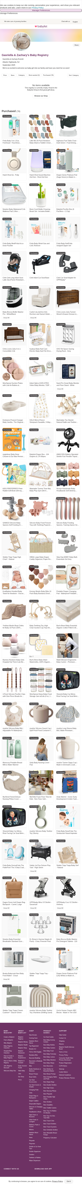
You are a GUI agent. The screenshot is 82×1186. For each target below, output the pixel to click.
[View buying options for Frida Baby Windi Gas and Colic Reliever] (41, 229)
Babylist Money (23, 1042)
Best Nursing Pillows (49, 1091)
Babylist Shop (22, 1048)
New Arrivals (33, 1035)
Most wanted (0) (34, 75)
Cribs (30, 1093)
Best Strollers (47, 1102)
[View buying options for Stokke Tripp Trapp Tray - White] (41, 959)
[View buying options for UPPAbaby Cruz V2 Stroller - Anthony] (68, 888)
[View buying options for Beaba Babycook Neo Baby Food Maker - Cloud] (14, 959)
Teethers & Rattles (35, 1157)
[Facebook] (15, 1173)
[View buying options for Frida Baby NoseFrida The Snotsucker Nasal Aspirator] (68, 817)
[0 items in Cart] (78, 26)
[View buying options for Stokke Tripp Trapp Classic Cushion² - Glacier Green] (14, 996)
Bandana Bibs (33, 1055)
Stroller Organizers (35, 1151)
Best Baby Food (48, 1051)
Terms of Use (63, 1052)
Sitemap (61, 1069)
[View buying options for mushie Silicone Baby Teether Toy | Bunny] (41, 817)
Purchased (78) (48, 75)
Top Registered (33, 1046)
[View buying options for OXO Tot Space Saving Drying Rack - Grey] (68, 334)
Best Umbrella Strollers (50, 1130)
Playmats (32, 1143)
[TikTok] (5, 1173)
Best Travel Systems (50, 1127)
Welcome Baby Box (10, 1070)
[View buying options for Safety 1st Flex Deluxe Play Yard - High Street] (41, 851)
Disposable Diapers (35, 1104)
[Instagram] (10, 1173)
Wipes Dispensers (34, 1160)
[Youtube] (29, 1173)
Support (63, 1031)
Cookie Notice (63, 1072)
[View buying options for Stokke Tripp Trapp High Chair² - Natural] (14, 543)
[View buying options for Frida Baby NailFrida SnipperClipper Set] (68, 229)
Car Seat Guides (48, 1037)
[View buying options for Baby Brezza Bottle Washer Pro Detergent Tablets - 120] (68, 925)
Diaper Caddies (34, 1101)
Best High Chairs (48, 1088)
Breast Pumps (33, 1074)
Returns (61, 1044)
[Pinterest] (19, 1173)
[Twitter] (24, 1173)
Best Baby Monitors (49, 1060)
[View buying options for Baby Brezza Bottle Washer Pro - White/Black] (14, 297)
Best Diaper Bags (48, 1082)
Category (21, 75)
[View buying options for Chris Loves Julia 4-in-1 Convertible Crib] (14, 334)
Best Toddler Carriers (49, 1108)
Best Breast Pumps (49, 1074)
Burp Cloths (32, 1077)
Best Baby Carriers (49, 1048)
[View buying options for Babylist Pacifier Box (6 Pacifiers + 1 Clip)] (68, 195)
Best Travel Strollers (49, 1124)
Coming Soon (33, 1038)
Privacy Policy (38, 8)
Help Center (62, 1035)
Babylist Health (23, 1045)
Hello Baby (21, 1070)
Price (5, 75)
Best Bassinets (48, 1066)
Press (20, 1080)
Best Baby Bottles (49, 1045)
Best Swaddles (48, 1105)
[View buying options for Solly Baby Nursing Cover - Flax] (41, 748)
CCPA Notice (63, 1066)
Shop (31, 1031)
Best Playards (47, 1094)
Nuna (30, 1137)
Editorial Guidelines (65, 1075)
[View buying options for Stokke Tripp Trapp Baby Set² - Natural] (68, 851)
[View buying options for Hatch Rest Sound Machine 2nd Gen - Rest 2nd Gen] (41, 160)
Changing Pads (34, 1090)
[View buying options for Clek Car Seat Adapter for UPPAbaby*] (68, 263)
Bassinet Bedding (34, 1058)
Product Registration (65, 1063)
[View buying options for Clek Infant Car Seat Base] (41, 263)
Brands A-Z (32, 1049)
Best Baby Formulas (49, 1054)
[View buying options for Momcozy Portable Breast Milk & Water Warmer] (14, 748)
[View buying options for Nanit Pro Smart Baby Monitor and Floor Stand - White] (68, 369)
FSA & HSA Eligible (35, 1052)
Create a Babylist (9, 1037)
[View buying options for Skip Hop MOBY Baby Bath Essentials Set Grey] (68, 543)
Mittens (31, 1129)
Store (12, 75)
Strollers (31, 1154)
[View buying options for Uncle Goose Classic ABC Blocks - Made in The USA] (68, 996)
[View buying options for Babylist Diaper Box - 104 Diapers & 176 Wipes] (41, 440)
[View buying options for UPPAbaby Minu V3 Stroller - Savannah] (41, 888)
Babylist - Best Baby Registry (41, 26)
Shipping (61, 1041)
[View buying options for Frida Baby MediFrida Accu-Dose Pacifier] (14, 229)
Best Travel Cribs (48, 1121)
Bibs (30, 1066)
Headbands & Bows (35, 1112)
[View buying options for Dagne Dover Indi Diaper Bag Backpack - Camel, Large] (14, 888)
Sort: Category (74, 75)
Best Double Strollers (50, 1085)
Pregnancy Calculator (50, 1138)
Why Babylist (8, 1043)
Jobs (19, 1073)
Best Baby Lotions (49, 1057)
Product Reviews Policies (67, 1078)
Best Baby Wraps (48, 1063)
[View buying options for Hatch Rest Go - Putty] (14, 160)
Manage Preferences (41, 10)
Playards (32, 1140)
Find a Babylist (8, 1040)
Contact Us (62, 1038)
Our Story (21, 1076)
